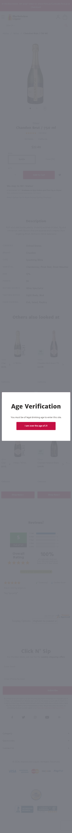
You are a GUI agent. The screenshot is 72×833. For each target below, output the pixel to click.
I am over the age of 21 (36, 426)
